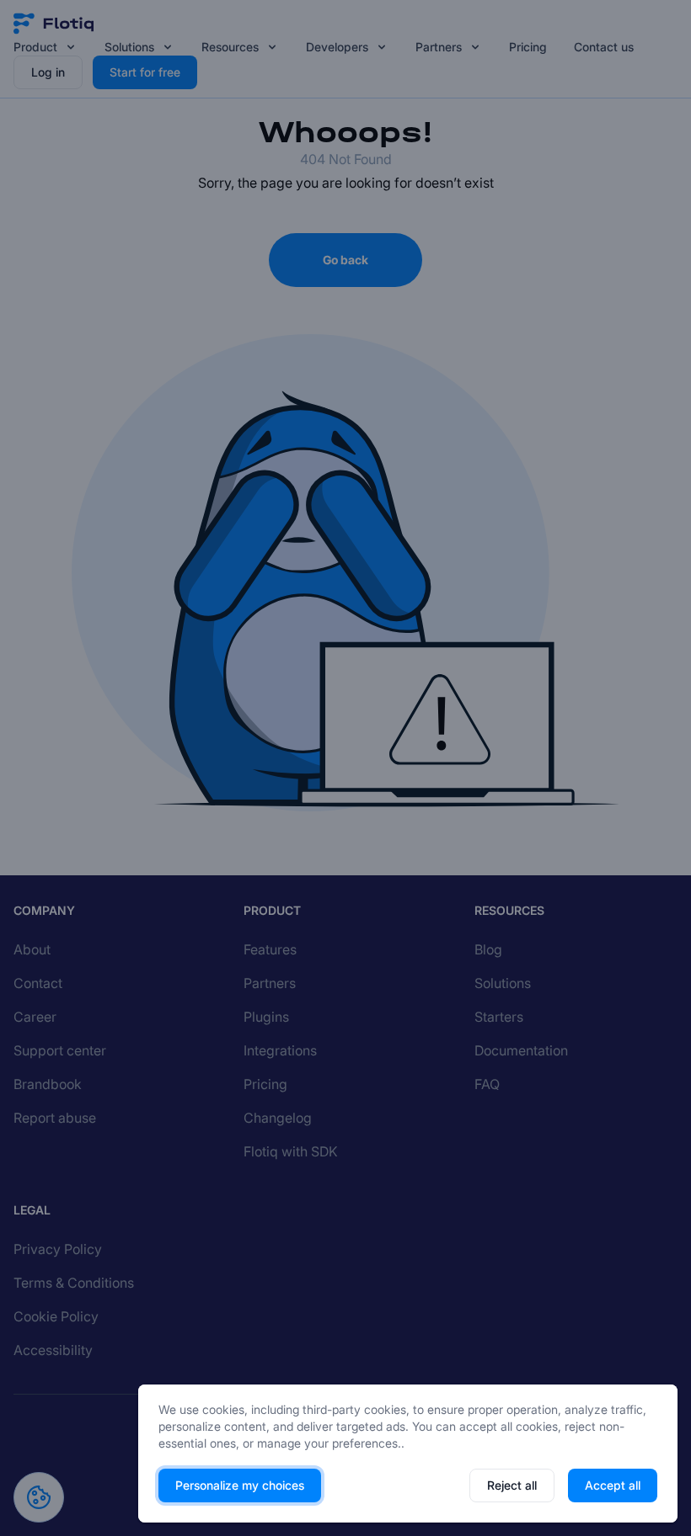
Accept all (612, 1485)
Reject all (512, 1485)
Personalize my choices (239, 1485)
